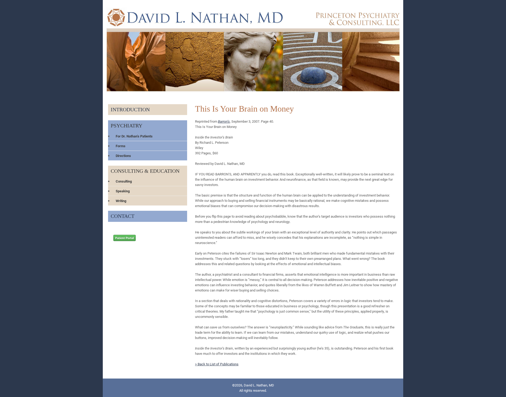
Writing (121, 200)
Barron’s (224, 121)
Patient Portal (124, 238)
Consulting (124, 181)
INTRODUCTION (130, 109)
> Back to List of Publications (217, 364)
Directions (123, 155)
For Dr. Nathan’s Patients (134, 136)
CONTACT (122, 216)
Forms (120, 146)
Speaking (123, 191)
